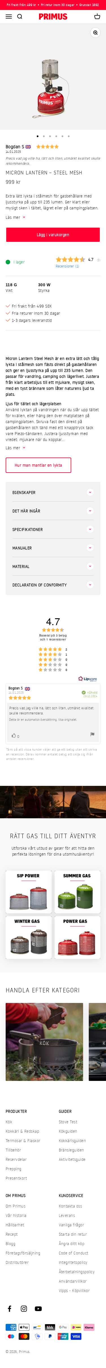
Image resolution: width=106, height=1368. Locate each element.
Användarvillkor (73, 1281)
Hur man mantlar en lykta (38, 465)
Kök (9, 1121)
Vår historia (16, 1215)
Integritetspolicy (73, 1262)
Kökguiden (68, 1131)
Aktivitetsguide (72, 1159)
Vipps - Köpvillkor (74, 1290)
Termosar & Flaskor (23, 1140)
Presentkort (16, 1178)
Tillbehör (13, 1149)
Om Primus (15, 1206)
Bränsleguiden (71, 1149)
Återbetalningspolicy (77, 1271)
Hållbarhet (15, 1224)
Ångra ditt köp (72, 1243)
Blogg (10, 1243)
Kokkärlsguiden (72, 1140)
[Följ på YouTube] (38, 1309)
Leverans (67, 1215)
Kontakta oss (70, 1206)
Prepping (13, 1168)
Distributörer (17, 1262)
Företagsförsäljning (23, 1252)
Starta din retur (73, 1234)
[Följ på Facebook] (9, 1309)
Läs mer (13, 217)
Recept (12, 1234)
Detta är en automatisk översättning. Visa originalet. (43, 720)
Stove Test (68, 1121)
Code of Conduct (73, 1252)
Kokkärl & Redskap (22, 1131)
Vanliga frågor (71, 1224)
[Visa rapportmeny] (92, 735)
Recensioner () (67, 266)
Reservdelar (16, 1159)
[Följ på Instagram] (24, 1309)
